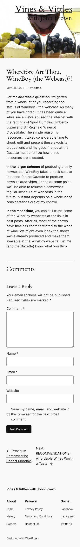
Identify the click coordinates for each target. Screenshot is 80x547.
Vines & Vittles (43, 9)
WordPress (32, 538)
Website (12, 391)
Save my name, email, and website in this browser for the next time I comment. (40, 414)
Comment (15, 308)
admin (38, 87)
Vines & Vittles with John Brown (31, 489)
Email (11, 372)
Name (12, 353)
